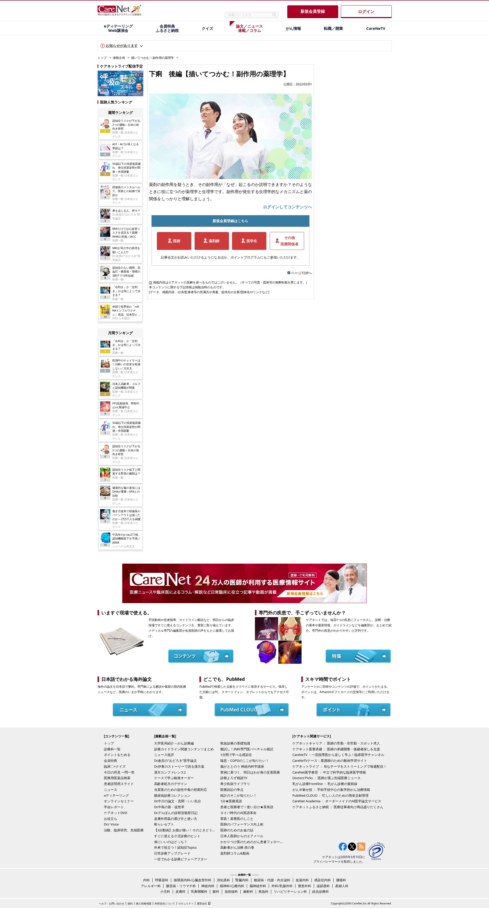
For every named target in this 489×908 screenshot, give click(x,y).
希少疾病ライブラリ (235, 783)
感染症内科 (322, 880)
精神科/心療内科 (232, 886)
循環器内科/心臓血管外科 (192, 880)
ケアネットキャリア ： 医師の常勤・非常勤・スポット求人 (336, 743)
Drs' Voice (111, 824)
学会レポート (114, 807)
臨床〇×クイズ (115, 766)
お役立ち (110, 818)
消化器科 (223, 880)
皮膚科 (180, 891)
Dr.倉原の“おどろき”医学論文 (175, 760)
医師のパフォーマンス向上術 (241, 824)
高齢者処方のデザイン (170, 783)
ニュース (110, 789)
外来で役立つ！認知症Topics (175, 847)
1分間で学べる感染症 (236, 754)
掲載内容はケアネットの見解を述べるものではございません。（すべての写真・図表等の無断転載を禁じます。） (231, 282)
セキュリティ (186, 903)
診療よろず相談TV (233, 778)
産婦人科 (341, 886)
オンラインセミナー (119, 801)
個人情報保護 (143, 903)
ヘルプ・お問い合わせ (111, 903)
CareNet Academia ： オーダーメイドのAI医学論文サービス (336, 801)
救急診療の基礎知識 (235, 743)
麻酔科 (248, 891)
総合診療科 (320, 891)
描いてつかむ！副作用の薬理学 (152, 58)
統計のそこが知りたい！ (238, 795)
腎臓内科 (242, 880)
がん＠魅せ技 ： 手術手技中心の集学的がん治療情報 (331, 789)
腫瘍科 (341, 880)
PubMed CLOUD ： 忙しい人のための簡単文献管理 (330, 795)
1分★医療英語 (231, 801)
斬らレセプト (164, 824)
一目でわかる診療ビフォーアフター (180, 859)
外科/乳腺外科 (282, 886)
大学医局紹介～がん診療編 (174, 743)
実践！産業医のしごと (236, 818)
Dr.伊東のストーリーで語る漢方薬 (179, 766)
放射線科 (231, 891)
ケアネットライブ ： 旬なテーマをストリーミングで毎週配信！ (339, 766)
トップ (102, 58)
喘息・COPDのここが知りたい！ (244, 760)
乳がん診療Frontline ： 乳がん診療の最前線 (324, 783)
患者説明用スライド (119, 783)
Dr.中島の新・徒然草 (169, 807)
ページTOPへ (301, 272)
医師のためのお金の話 (236, 830)
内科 (146, 880)
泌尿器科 (323, 886)
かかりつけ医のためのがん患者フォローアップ (252, 841)
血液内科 (302, 880)
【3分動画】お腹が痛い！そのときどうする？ (186, 830)
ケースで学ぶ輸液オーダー (174, 778)
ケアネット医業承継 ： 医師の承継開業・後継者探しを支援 (336, 749)
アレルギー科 (151, 886)
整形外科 (304, 886)
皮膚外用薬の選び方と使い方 (175, 818)
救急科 (263, 891)
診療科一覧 (112, 749)
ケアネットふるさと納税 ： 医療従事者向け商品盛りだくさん (337, 807)
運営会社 (202, 903)
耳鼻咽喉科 (199, 891)
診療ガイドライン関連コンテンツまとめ (184, 749)
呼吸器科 (161, 880)
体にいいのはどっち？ (170, 841)
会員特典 (110, 760)
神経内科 (207, 886)
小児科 (165, 891)
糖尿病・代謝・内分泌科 (272, 880)
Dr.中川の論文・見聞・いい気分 (177, 801)
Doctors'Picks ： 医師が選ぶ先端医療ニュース (326, 778)
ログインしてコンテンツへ (287, 207)
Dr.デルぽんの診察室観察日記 (176, 812)
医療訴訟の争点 (231, 789)
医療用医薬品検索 (117, 778)
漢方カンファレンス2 (170, 772)
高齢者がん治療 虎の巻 (237, 847)
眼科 (216, 891)
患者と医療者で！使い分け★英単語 (246, 807)
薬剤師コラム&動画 (234, 853)
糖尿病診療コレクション (172, 795)
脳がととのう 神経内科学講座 (242, 766)
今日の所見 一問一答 (119, 772)
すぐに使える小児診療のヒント (177, 836)
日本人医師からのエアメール (241, 836)
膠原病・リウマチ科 (181, 886)
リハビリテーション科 (290, 891)
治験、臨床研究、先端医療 (124, 830)
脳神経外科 (258, 886)
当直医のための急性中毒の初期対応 (180, 789)
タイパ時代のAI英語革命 (238, 812)
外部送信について (165, 903)
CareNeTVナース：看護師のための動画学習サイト (329, 760)
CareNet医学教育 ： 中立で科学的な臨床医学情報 (329, 772)
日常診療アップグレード (172, 853)
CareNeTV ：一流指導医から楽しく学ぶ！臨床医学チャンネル (338, 754)
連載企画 (119, 58)
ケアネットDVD (115, 812)
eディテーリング (116, 795)
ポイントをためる (117, 754)
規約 (130, 903)
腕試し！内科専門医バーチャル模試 (246, 749)
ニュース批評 (164, 754)
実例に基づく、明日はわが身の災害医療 (250, 772)
